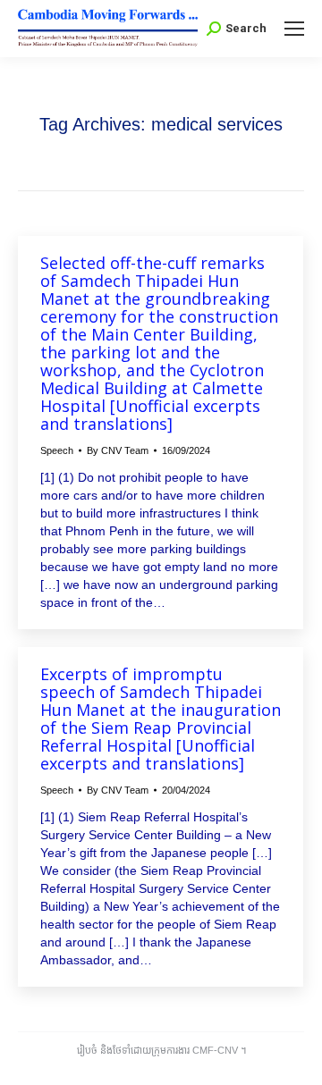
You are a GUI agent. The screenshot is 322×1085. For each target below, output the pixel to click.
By (117, 450)
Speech (56, 450)
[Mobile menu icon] (294, 28)
